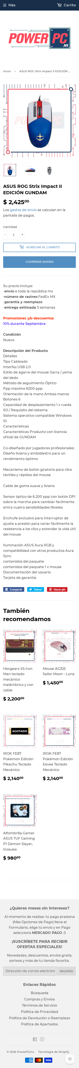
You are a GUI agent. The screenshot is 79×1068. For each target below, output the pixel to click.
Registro (66, 971)
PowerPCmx (25, 1051)
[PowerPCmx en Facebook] (35, 1040)
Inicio (7, 71)
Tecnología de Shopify (53, 1051)
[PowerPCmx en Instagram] (42, 1040)
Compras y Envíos (39, 999)
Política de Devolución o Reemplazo (39, 1018)
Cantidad (10, 227)
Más (11, 5)
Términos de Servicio (39, 1005)
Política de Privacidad (39, 1012)
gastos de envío (23, 210)
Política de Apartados (39, 1024)
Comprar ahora (40, 262)
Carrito (69, 5)
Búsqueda (39, 993)
